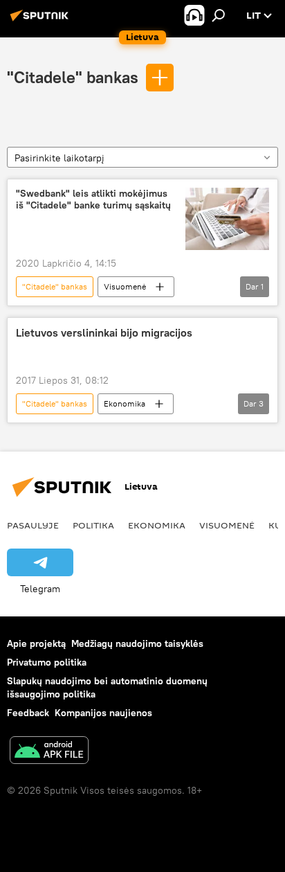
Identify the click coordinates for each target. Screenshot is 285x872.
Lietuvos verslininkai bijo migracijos (104, 332)
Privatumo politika (46, 662)
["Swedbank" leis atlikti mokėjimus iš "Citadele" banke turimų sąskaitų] (227, 219)
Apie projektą (36, 643)
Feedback (28, 712)
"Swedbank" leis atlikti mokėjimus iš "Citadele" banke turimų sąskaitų (93, 199)
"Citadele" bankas (72, 76)
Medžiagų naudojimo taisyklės (137, 643)
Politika (93, 525)
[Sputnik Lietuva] (41, 21)
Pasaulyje (33, 525)
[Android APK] (49, 751)
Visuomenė (125, 286)
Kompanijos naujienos (103, 712)
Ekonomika (124, 403)
